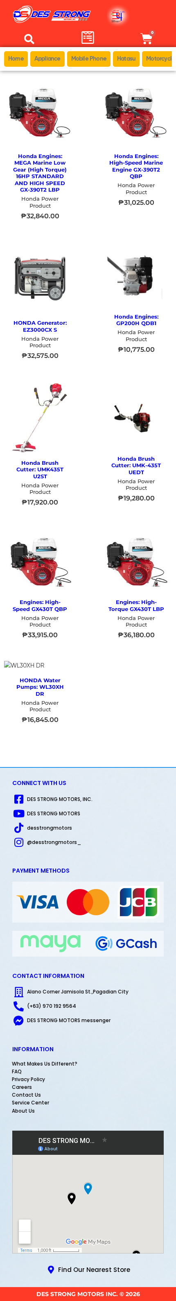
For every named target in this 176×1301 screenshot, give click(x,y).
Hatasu (126, 59)
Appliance (47, 59)
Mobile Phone (88, 59)
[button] (29, 39)
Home (16, 59)
